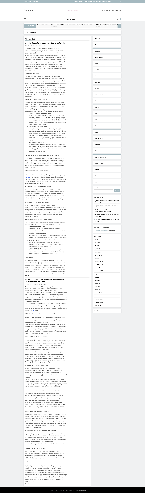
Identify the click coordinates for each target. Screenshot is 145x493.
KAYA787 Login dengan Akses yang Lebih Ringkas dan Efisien (98, 25)
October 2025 (98, 267)
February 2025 (98, 292)
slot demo (97, 144)
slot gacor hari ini (99, 163)
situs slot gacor (99, 94)
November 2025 (99, 264)
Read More (27, 275)
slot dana (97, 132)
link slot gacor (98, 70)
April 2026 (97, 249)
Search (96, 188)
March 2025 (98, 289)
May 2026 (97, 245)
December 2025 (99, 261)
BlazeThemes (82, 490)
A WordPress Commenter (101, 230)
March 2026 (98, 252)
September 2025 (99, 271)
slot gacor (97, 63)
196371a (28, 46)
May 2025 (97, 283)
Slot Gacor (97, 82)
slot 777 (97, 107)
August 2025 (98, 274)
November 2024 (99, 302)
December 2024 (99, 299)
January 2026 (98, 258)
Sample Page (71, 19)
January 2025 (98, 296)
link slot (97, 88)
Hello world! (113, 230)
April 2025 (97, 286)
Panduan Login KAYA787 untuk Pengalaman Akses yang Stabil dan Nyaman (57, 25)
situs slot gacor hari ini (100, 157)
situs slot (97, 119)
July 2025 (97, 277)
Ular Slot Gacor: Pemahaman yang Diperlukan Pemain (45, 43)
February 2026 (98, 255)
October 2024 (98, 305)
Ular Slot (27, 177)
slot (33, 310)
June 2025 (97, 280)
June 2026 (97, 242)
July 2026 (97, 239)
